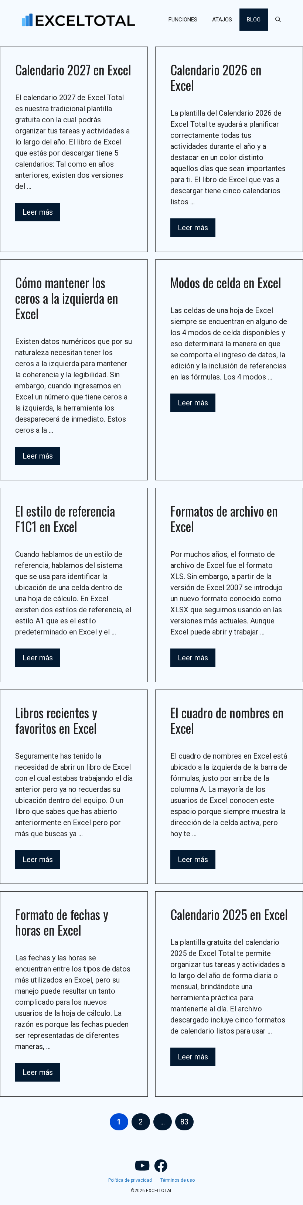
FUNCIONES (182, 19)
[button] (278, 19)
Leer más (38, 212)
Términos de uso (177, 1180)
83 (187, 1121)
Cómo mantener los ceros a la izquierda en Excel (66, 298)
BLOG (254, 19)
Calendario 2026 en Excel (216, 77)
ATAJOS (222, 19)
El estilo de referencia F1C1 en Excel (65, 518)
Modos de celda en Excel (225, 282)
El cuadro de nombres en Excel (227, 720)
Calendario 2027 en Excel (73, 69)
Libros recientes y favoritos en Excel (56, 720)
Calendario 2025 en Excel (229, 914)
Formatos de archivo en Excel (224, 518)
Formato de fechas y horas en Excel (61, 922)
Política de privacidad (130, 1180)
